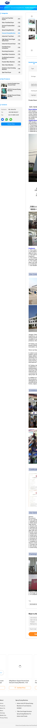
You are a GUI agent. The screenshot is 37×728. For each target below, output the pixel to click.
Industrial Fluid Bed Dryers (11, 18)
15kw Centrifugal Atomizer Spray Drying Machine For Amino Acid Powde (24, 714)
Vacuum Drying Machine (11, 33)
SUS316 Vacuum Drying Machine (14, 90)
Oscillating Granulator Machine (11, 58)
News (1, 710)
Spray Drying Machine (11, 30)
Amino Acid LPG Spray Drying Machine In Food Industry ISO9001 (25, 706)
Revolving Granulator (11, 51)
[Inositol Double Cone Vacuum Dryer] (4, 85)
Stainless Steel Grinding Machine (11, 68)
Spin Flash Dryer (11, 72)
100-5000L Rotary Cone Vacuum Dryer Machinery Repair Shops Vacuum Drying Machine (12, 682)
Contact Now (11, 124)
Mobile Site (3, 715)
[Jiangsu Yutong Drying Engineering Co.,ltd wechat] (10, 119)
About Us (2, 708)
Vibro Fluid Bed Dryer (11, 22)
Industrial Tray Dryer (11, 36)
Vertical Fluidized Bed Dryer (11, 26)
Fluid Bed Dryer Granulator (11, 47)
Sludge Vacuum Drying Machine (14, 95)
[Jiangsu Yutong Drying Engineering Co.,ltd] (7, 3)
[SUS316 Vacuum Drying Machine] (4, 91)
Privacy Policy (4, 717)
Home (1, 703)
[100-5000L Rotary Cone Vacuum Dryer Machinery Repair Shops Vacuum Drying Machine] (13, 666)
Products (2, 705)
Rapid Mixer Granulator (11, 54)
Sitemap (2, 713)
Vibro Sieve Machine (11, 65)
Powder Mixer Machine (11, 62)
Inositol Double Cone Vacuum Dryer (13, 84)
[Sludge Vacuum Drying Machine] (4, 97)
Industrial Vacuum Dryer (11, 43)
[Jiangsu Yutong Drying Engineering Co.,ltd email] (2, 119)
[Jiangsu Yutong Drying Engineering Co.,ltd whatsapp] (6, 119)
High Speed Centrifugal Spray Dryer (11, 40)
